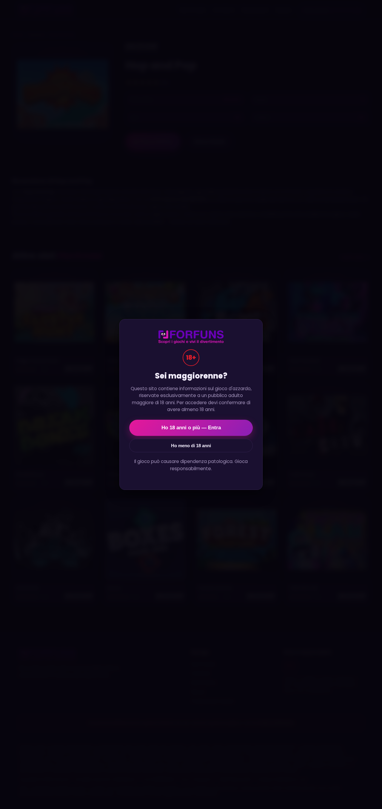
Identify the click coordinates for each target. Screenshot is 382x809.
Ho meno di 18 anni (191, 445)
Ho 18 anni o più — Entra (191, 427)
